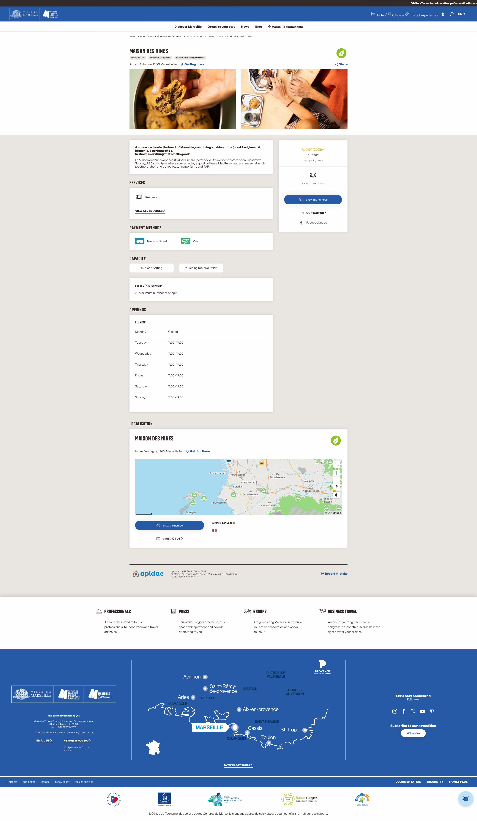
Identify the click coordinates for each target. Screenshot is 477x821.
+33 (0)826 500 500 (76, 740)
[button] (451, 14)
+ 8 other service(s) (313, 183)
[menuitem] (35, 14)
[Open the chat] (465, 798)
